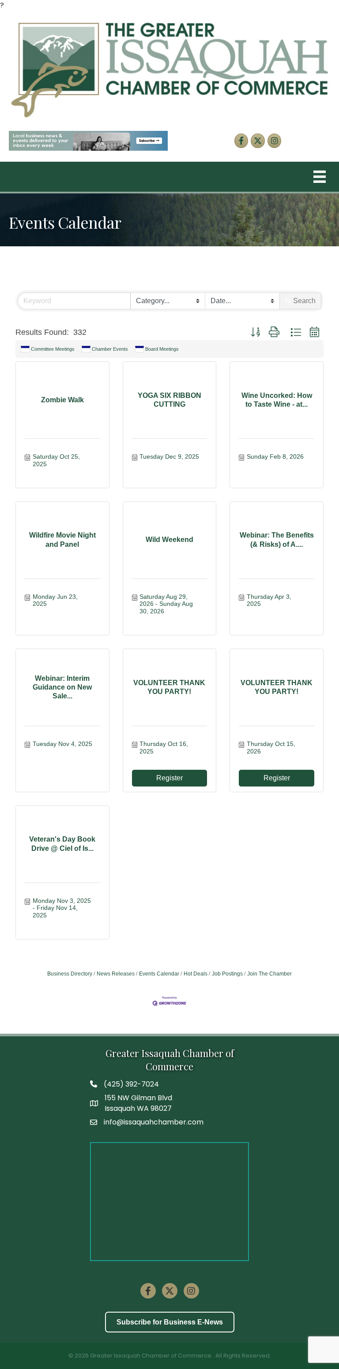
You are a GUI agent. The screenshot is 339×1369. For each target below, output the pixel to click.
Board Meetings (162, 349)
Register (169, 778)
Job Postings (227, 974)
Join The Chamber (269, 974)
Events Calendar (159, 974)
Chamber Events (110, 349)
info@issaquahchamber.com (153, 1122)
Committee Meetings (53, 349)
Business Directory (69, 974)
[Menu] (320, 176)
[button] (255, 332)
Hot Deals (195, 974)
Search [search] (304, 300)
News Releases (116, 974)
